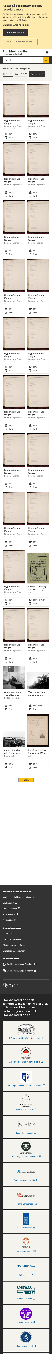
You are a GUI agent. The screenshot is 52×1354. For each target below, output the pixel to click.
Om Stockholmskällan (12, 939)
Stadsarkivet (8, 920)
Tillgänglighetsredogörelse (14, 945)
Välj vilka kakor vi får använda (20, 41)
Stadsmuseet (8, 903)
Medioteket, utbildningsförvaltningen (18, 897)
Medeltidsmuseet (10, 909)
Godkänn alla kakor (15, 32)
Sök (46, 60)
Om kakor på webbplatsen (14, 951)
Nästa (26, 780)
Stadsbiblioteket (9, 914)
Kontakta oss (8, 934)
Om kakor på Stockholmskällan (16, 25)
